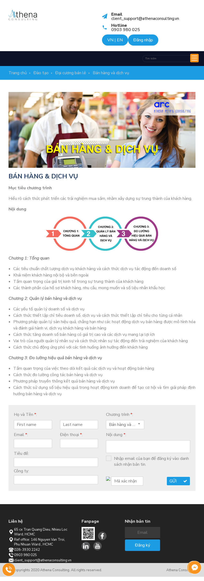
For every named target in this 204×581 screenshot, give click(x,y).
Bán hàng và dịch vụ (111, 73)
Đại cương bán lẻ (70, 73)
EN (120, 40)
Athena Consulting (181, 570)
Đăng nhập (143, 40)
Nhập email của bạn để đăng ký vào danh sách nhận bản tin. (151, 461)
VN (110, 40)
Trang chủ (17, 73)
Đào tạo (41, 73)
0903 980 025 (12, 571)
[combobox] (125, 424)
